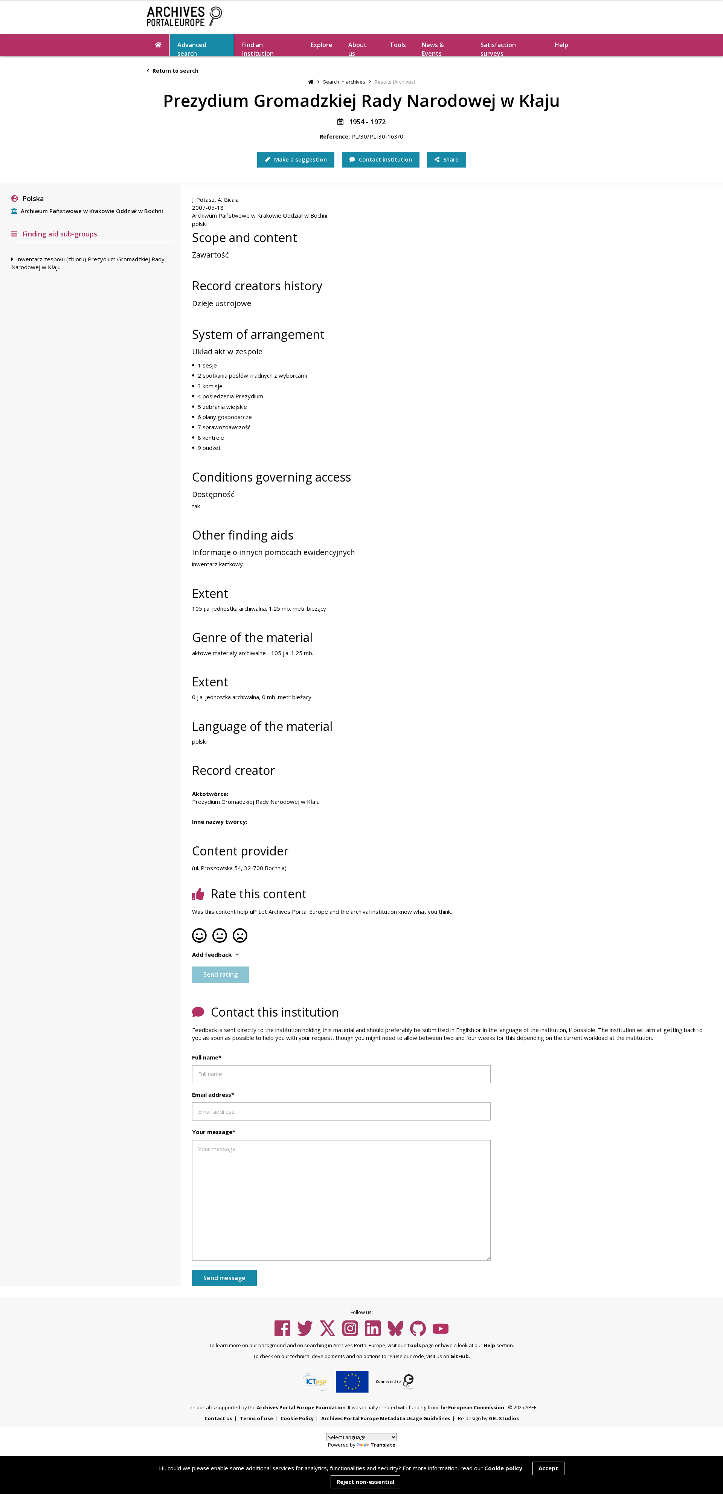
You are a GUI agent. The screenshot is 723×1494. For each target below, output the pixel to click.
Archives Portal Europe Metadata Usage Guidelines (385, 1418)
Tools (398, 45)
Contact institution (384, 159)
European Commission (476, 1407)
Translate (383, 1444)
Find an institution (258, 48)
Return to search (174, 70)
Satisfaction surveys (498, 48)
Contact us (218, 1418)
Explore (322, 45)
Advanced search (191, 48)
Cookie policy (503, 1468)
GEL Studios (504, 1418)
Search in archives (344, 81)
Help (489, 1345)
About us (357, 48)
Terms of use (256, 1418)
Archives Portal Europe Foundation (301, 1407)
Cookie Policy (297, 1418)
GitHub (459, 1356)
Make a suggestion (300, 159)
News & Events (433, 48)
